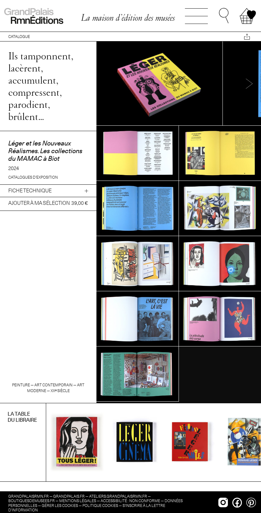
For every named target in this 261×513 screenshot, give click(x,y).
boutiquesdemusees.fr (31, 500)
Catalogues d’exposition (33, 177)
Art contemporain (53, 385)
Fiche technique (30, 191)
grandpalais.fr (69, 496)
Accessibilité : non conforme (130, 500)
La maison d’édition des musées (128, 17)
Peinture (21, 385)
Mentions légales (77, 500)
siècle (60, 390)
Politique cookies (100, 505)
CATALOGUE (19, 36)
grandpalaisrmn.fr (28, 496)
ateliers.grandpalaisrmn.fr (118, 496)
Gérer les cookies (60, 505)
